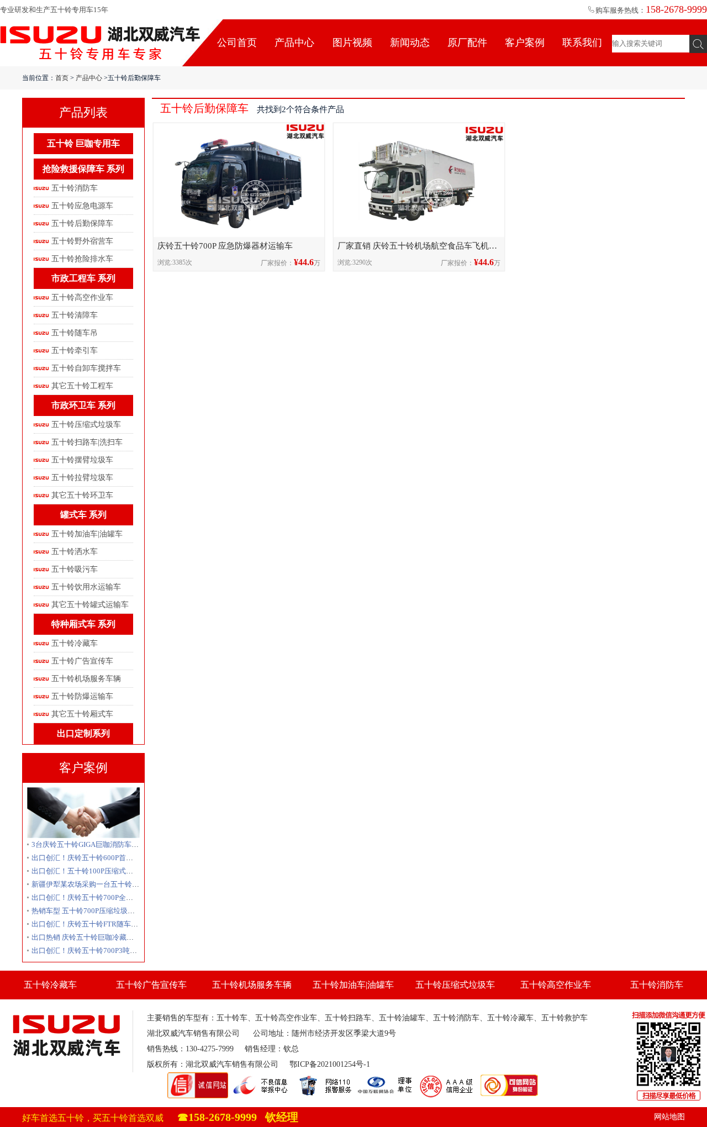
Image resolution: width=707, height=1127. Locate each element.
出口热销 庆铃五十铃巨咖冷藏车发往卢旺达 (100, 937)
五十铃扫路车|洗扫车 (87, 442)
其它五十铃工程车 (82, 386)
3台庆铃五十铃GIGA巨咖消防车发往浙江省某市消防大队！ (124, 844)
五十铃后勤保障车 (82, 223)
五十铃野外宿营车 (82, 241)
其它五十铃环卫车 (82, 495)
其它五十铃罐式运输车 (90, 605)
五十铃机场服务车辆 (86, 679)
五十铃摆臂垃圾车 (82, 460)
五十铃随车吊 (74, 333)
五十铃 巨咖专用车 (83, 143)
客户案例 (525, 42)
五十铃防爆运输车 (82, 696)
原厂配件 (467, 42)
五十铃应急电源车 (82, 206)
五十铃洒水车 (74, 551)
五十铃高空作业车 (82, 297)
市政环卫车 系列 (83, 405)
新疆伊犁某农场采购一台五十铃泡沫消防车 (99, 884)
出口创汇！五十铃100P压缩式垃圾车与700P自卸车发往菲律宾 (129, 871)
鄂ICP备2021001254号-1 (329, 1064)
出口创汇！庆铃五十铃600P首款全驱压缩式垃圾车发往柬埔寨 (128, 858)
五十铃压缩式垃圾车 (86, 424)
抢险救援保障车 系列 (83, 168)
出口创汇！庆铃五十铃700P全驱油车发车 (96, 897)
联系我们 (582, 42)
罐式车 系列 (83, 514)
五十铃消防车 (74, 188)
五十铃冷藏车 (74, 643)
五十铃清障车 (74, 315)
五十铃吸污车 (74, 569)
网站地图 (669, 1117)
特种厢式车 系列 (83, 624)
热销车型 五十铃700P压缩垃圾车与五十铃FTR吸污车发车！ (125, 911)
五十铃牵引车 (74, 350)
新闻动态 (410, 42)
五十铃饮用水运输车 (86, 587)
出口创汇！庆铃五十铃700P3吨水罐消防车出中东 (109, 950)
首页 (61, 78)
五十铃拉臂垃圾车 (82, 477)
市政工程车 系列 (83, 278)
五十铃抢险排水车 (82, 259)
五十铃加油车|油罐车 (87, 534)
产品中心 (294, 42)
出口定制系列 (83, 733)
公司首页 (237, 42)
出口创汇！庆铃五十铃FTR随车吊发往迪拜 (99, 924)
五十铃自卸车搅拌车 (86, 368)
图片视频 (352, 42)
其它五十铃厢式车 (82, 714)
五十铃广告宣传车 (82, 661)
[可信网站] (509, 1077)
